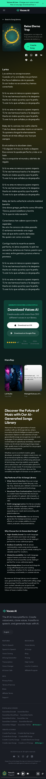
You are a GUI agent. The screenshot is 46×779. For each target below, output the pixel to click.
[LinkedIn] (32, 756)
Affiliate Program (31, 670)
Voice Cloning (7, 653)
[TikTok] (27, 756)
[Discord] (14, 756)
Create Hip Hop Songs (26, 733)
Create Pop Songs (9, 733)
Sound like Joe (22, 718)
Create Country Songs (10, 740)
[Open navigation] (4, 10)
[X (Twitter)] (19, 756)
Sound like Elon (23, 712)
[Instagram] (23, 756)
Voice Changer (8, 666)
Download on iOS (25, 325)
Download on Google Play (25, 333)
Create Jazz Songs (9, 743)
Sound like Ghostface (10, 715)
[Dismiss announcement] (43, 3)
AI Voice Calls (7, 670)
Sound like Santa (26, 715)
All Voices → (37, 725)
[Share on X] (36, 55)
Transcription (7, 662)
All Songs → (39, 743)
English (6, 632)
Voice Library (30, 645)
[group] (23, 777)
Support (5, 697)
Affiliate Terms (7, 693)
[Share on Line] (26, 60)
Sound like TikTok (24, 725)
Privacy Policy (7, 681)
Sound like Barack (25, 721)
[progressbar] (23, 777)
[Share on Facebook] (26, 55)
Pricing (27, 658)
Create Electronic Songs (30, 740)
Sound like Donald (9, 712)
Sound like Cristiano (9, 721)
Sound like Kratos (8, 718)
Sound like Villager (9, 725)
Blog (26, 653)
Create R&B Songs (25, 736)
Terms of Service (8, 685)
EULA (4, 689)
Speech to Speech (9, 649)
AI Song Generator (9, 658)
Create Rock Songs (9, 736)
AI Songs (28, 649)
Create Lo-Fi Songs (25, 743)
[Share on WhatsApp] (31, 55)
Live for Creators (31, 666)
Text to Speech (7, 645)
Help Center (29, 662)
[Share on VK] (41, 55)
